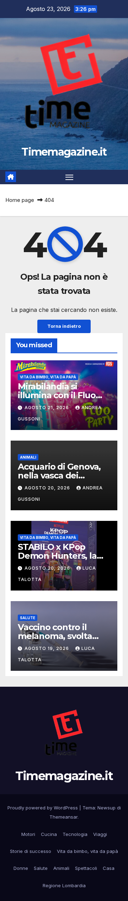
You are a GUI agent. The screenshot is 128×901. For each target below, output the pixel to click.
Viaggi (100, 834)
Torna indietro (64, 326)
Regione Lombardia (64, 885)
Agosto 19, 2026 (47, 648)
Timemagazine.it (64, 151)
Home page (19, 200)
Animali (28, 457)
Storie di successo (30, 851)
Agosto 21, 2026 (47, 407)
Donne (21, 868)
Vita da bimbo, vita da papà (48, 377)
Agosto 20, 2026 (48, 487)
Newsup (106, 807)
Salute (27, 618)
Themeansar (63, 817)
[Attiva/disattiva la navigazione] (69, 177)
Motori (28, 834)
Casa (108, 868)
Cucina (49, 834)
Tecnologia (75, 834)
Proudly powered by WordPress (43, 807)
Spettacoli (86, 868)
